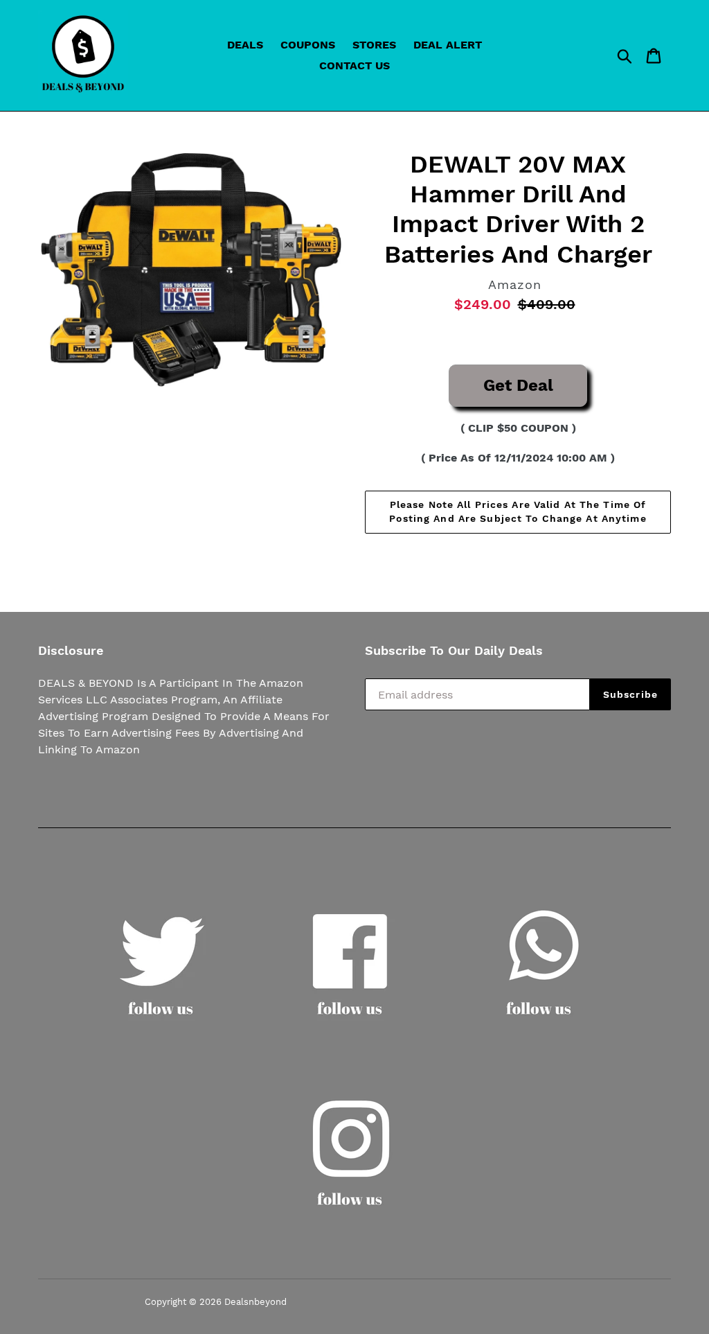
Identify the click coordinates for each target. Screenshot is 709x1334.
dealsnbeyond (255, 1302)
